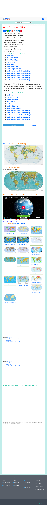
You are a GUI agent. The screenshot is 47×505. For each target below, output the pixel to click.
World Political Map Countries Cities (12, 430)
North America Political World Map (12, 432)
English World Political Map (11, 438)
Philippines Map (6, 480)
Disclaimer (30, 500)
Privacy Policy (25, 500)
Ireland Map (16, 482)
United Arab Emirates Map (28, 486)
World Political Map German (11, 452)
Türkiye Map (16, 480)
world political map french (36, 273)
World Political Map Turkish (11, 458)
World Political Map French (11, 454)
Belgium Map (15, 477)
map (13, 25)
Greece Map (26, 477)
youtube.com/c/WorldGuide (11, 221)
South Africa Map (5, 477)
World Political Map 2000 (10, 468)
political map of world (23, 233)
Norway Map (27, 487)
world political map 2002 (23, 254)
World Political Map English (11, 434)
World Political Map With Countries (12, 456)
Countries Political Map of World (12, 446)
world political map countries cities (23, 265)
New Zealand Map (6, 485)
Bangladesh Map (28, 480)
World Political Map (9, 442)
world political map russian (23, 285)
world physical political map (10, 244)
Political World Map (9, 448)
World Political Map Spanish (11, 450)
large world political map (10, 233)
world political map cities (10, 263)
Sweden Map (16, 485)
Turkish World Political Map (11, 440)
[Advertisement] (23, 8)
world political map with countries (9, 302)
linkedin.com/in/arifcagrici (18, 341)
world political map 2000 (10, 253)
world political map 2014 (36, 254)
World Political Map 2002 (10, 466)
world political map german (10, 284)
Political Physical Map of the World (12, 444)
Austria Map (16, 483)
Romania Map (27, 483)
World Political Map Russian (11, 460)
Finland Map (16, 487)
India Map (5, 487)
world (16, 25)
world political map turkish (36, 292)
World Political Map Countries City (12, 462)
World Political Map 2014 (10, 464)
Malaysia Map (27, 482)
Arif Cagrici (9, 337)
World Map (7, 144)
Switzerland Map (6, 482)
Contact (36, 477)
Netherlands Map (6, 483)
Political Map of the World (11, 436)
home (10, 25)
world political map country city (36, 264)
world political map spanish (36, 282)
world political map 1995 (36, 244)
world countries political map (36, 235)
